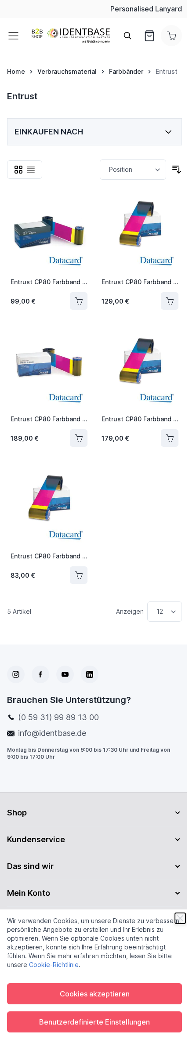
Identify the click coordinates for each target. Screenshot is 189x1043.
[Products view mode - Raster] (18, 169)
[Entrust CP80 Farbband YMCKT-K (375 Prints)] (49, 369)
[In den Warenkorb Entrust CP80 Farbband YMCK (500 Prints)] (78, 575)
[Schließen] (180, 918)
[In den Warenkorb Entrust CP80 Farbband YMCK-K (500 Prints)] (78, 301)
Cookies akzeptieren (95, 993)
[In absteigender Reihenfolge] (176, 169)
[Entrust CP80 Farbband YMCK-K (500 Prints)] (49, 232)
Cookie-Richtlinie (54, 964)
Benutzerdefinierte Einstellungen (94, 1022)
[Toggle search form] (127, 35)
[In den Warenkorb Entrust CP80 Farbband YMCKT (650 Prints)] (169, 301)
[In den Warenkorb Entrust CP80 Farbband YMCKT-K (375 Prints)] (78, 438)
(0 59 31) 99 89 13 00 (58, 717)
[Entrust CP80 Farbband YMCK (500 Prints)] (49, 506)
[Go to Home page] (71, 35)
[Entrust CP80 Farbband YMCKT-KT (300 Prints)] (140, 369)
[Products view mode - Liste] (30, 169)
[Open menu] (16, 35)
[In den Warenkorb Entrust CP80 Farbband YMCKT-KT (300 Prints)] (169, 438)
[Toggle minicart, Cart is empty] (171, 35)
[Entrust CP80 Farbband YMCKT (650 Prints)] (140, 232)
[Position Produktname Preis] (133, 169)
